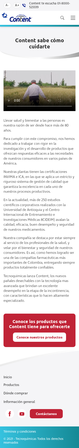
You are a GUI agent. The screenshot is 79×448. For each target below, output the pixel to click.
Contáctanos (46, 413)
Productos (11, 385)
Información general (19, 402)
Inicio (8, 377)
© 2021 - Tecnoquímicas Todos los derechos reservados (33, 441)
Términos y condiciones (20, 432)
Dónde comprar (16, 393)
